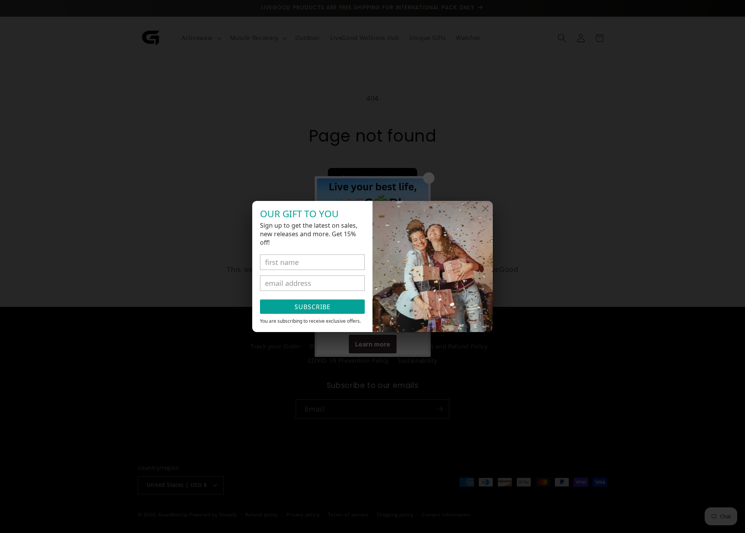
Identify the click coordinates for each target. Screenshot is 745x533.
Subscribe (313, 307)
